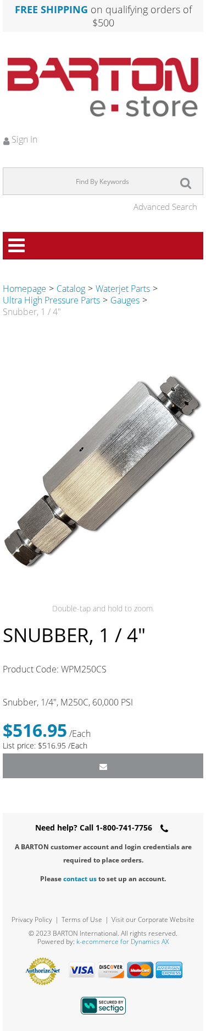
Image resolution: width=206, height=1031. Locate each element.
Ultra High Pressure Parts (51, 300)
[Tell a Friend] (103, 765)
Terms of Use (82, 919)
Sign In (23, 139)
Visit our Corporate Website (153, 919)
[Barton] (103, 87)
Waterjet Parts (123, 289)
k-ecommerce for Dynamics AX (122, 941)
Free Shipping (51, 9)
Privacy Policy (32, 919)
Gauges (125, 300)
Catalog (71, 289)
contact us (80, 878)
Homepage (24, 289)
